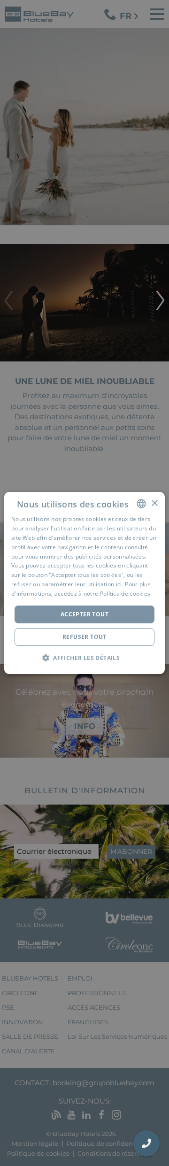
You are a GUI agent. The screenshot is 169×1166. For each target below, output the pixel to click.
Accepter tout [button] (84, 614)
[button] (84, 657)
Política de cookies (125, 594)
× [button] (154, 503)
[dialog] (84, 583)
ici (119, 584)
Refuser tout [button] (84, 637)
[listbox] (141, 503)
